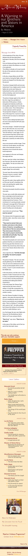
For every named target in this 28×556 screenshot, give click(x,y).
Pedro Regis (8, 399)
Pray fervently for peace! (14, 483)
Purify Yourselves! (12, 430)
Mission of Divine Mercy (12, 443)
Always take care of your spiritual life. (14, 466)
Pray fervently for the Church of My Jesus (16, 413)
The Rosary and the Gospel (15, 475)
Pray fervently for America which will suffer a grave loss (15, 435)
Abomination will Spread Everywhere (14, 470)
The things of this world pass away (15, 410)
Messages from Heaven (17, 40)
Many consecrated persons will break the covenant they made (15, 406)
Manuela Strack (9, 386)
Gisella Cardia (8, 432)
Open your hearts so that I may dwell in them (15, 480)
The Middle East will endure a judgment (16, 395)
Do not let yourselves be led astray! (15, 388)
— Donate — (14, 341)
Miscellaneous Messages (12, 454)
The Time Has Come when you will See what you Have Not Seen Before (15, 424)
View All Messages (21, 491)
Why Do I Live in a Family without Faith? (14, 392)
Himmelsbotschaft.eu (19, 48)
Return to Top (23, 544)
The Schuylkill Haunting (9, 526)
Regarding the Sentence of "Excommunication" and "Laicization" (15, 446)
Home (5, 40)
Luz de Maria (8, 421)
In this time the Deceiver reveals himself (14, 486)
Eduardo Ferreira (10, 474)
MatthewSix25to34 (10, 438)
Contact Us (14, 547)
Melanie (5, 42)
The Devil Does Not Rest (14, 461)
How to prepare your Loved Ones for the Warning (15, 456)
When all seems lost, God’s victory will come (15, 401)
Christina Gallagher (10, 428)
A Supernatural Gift (13, 440)
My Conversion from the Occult (12, 522)
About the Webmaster (9, 518)
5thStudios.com (19, 537)
